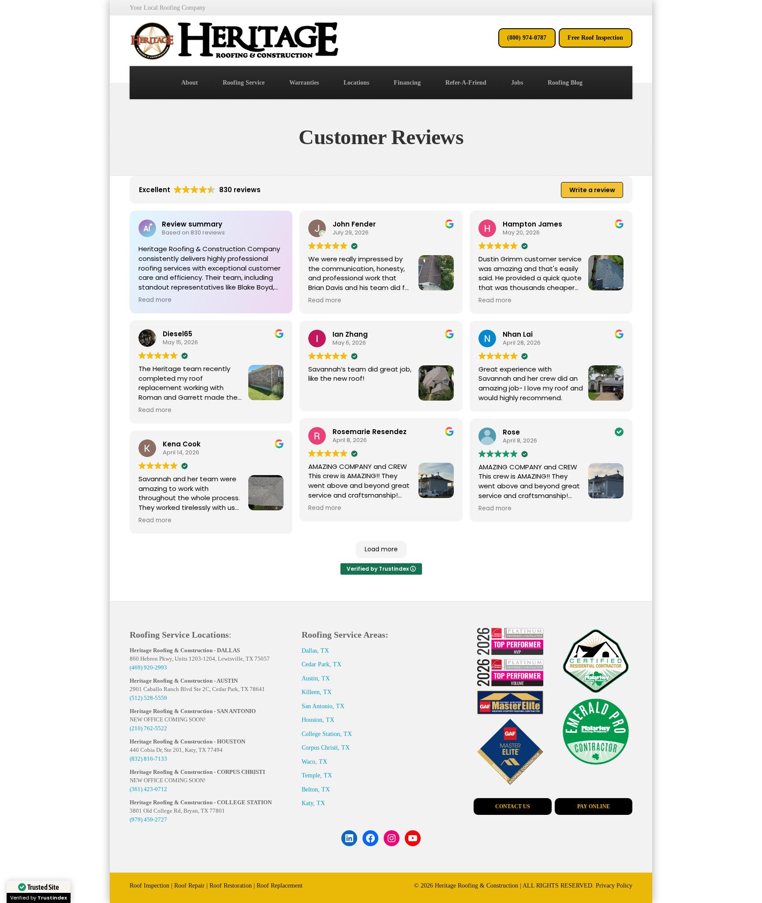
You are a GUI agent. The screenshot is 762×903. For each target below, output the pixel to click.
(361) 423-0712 (148, 789)
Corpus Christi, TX (326, 747)
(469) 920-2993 (148, 667)
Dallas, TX (315, 650)
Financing (407, 82)
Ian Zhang (350, 334)
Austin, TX (316, 678)
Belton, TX (316, 789)
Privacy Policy (614, 885)
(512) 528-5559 (148, 698)
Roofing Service (244, 82)
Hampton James (532, 224)
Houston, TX (318, 720)
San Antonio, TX (323, 706)
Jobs (517, 82)
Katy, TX (313, 803)
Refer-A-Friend (465, 82)
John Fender (354, 224)
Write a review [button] (592, 190)
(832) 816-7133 (148, 758)
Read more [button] (155, 300)
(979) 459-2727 (148, 819)
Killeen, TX (317, 692)
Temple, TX (317, 775)
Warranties (304, 82)
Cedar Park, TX (321, 664)
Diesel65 (177, 333)
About (189, 82)
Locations (356, 82)
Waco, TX (314, 761)
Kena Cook (182, 444)
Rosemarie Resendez (369, 431)
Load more (381, 549)
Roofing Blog (565, 82)
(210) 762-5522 (148, 728)
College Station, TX (327, 734)
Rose (511, 432)
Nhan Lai (518, 334)
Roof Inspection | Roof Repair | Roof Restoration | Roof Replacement (216, 885)
